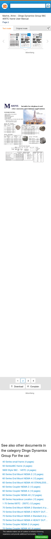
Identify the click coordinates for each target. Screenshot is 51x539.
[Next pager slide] (47, 41)
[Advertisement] (25, 76)
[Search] (48, 6)
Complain (34, 386)
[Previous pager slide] (3, 41)
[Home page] (4, 6)
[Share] (48, 28)
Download (18, 386)
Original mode (21, 28)
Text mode (6, 28)
